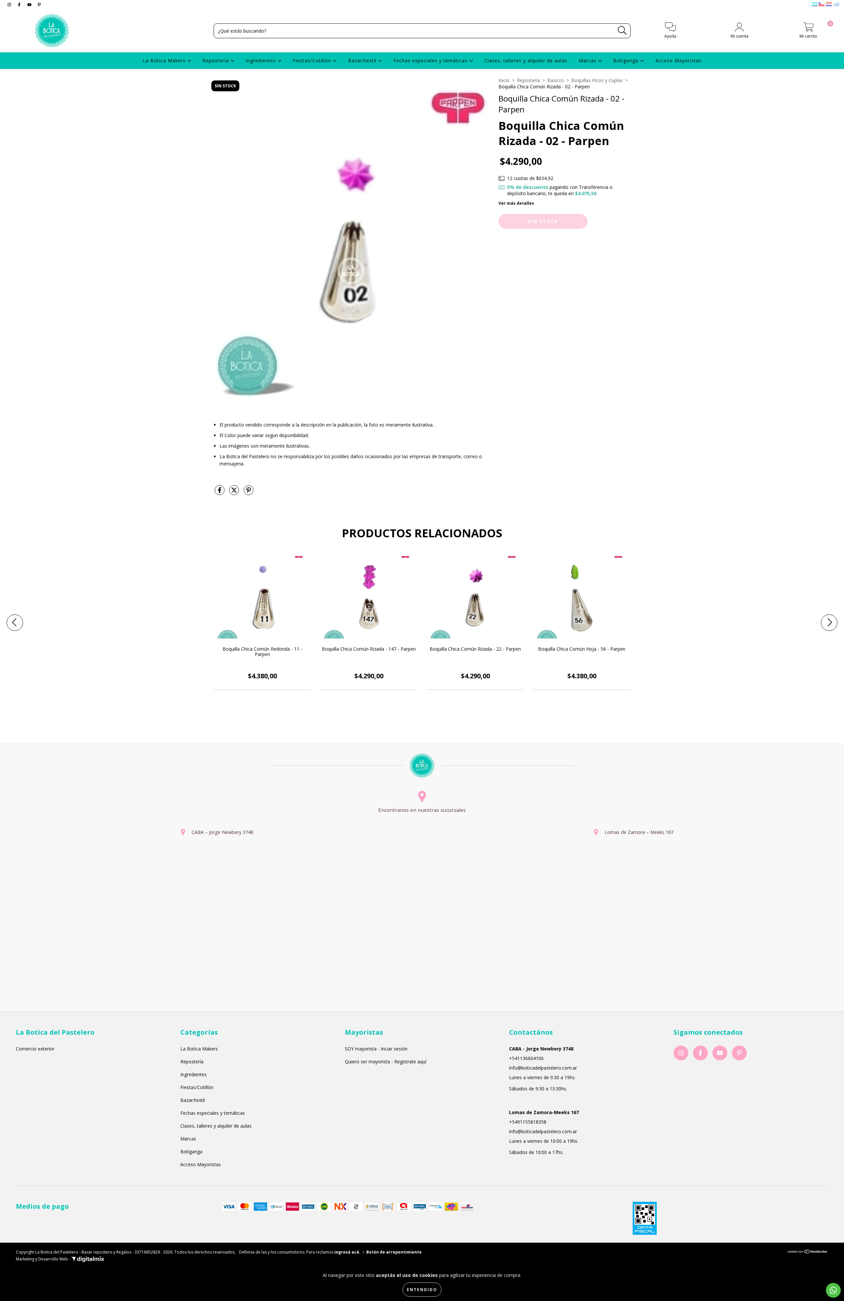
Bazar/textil (363, 60)
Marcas (588, 60)
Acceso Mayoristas (678, 60)
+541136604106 (526, 1058)
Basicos (555, 80)
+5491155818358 (527, 1122)
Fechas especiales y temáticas (431, 60)
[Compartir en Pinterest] (249, 492)
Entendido (422, 1289)
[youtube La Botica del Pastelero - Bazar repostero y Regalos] (30, 4)
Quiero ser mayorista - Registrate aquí (385, 1061)
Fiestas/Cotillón (313, 60)
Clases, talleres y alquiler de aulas (525, 60)
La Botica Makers (165, 60)
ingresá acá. (347, 1252)
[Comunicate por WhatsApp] (833, 1290)
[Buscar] (622, 30)
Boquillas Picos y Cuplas (597, 80)
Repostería (216, 60)
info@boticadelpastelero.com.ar (543, 1068)
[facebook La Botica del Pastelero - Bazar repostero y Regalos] (20, 4)
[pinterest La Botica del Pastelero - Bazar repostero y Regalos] (39, 4)
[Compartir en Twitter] (234, 492)
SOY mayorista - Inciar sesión (376, 1049)
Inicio (504, 80)
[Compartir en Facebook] (220, 492)
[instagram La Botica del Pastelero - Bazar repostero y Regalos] (10, 4)
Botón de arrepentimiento (394, 1252)
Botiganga (626, 60)
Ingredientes (262, 60)
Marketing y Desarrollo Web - (43, 1259)
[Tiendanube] (807, 1252)
